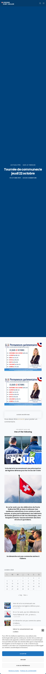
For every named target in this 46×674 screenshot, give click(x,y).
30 (28, 589)
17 (33, 583)
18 (39, 583)
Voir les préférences (23, 665)
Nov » (25, 595)
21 (17, 586)
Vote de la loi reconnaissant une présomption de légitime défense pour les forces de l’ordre (26, 604)
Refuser (23, 659)
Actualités (16, 165)
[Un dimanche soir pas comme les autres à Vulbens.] (7, 622)
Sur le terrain (29, 165)
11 (39, 581)
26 (7, 589)
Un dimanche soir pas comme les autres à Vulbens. (27, 622)
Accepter (23, 654)
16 (28, 583)
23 (28, 586)
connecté (20, 419)
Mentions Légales (14, 671)
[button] (43, 630)
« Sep (20, 595)
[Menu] (43, 3)
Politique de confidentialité (28, 671)
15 (23, 583)
